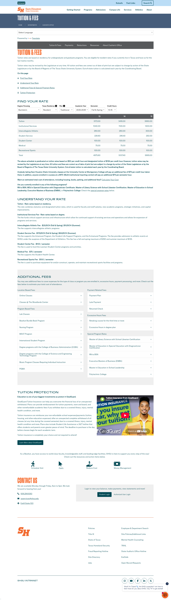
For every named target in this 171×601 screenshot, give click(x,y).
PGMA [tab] (22, 369)
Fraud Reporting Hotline (98, 551)
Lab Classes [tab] (24, 314)
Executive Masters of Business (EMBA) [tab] (105, 361)
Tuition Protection (27, 92)
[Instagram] (124, 581)
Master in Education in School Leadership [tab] (106, 367)
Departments (32, 25)
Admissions (101, 10)
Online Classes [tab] (25, 295)
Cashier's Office (48, 25)
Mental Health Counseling (132, 540)
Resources (94, 45)
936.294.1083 (26, 493)
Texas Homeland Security (99, 545)
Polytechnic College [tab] (97, 374)
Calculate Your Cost (110, 180)
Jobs (90, 563)
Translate (36, 38)
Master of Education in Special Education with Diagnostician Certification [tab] (115, 347)
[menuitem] (119, 3)
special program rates (100, 190)
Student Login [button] (104, 494)
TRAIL (123, 545)
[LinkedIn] (144, 581)
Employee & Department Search (134, 528)
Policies (91, 528)
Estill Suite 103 (27, 503)
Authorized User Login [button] (122, 494)
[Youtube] (131, 581)
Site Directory (94, 557)
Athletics (139, 10)
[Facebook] (138, 581)
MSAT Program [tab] (25, 334)
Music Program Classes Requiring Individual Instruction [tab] (42, 362)
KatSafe (124, 557)
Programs (88, 10)
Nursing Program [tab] (26, 327)
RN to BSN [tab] (93, 354)
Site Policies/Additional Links (133, 534)
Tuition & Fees (55, 45)
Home (20, 25)
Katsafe (119, 3)
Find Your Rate (26, 78)
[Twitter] (151, 581)
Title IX (91, 534)
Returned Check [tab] (96, 309)
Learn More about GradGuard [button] (30, 443)
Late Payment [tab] (95, 302)
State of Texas (94, 540)
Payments (69, 45)
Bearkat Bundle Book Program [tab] (32, 321)
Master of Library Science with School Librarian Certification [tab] (114, 339)
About (149, 10)
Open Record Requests (131, 563)
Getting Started (73, 10)
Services (127, 10)
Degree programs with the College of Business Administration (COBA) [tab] (48, 347)
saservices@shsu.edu (30, 498)
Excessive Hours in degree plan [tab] (102, 327)
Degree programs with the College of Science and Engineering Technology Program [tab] (45, 355)
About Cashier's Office (112, 45)
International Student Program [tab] (32, 340)
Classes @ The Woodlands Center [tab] (33, 302)
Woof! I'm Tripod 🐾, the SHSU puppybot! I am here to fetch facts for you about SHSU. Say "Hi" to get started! (143, 587)
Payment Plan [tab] (95, 295)
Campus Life (114, 10)
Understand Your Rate (29, 83)
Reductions (82, 45)
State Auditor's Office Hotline (133, 551)
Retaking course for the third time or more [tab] (106, 321)
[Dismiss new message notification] (167, 583)
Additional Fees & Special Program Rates (37, 88)
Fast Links (130, 3)
